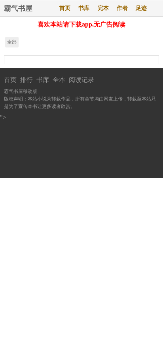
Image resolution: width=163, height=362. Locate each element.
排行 (26, 79)
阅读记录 (81, 79)
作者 (122, 8)
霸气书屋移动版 (20, 91)
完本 (103, 8)
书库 (83, 8)
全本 (59, 79)
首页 (64, 8)
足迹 (141, 8)
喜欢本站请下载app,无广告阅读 (81, 24)
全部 (12, 42)
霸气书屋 (18, 8)
